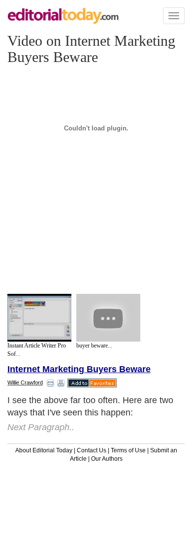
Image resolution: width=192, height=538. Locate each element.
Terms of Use (128, 450)
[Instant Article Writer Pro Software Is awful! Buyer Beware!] (39, 318)
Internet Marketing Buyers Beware (79, 369)
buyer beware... (94, 345)
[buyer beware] (108, 318)
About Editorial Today (43, 450)
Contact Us (91, 450)
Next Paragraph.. (40, 427)
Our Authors (107, 458)
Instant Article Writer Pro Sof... (36, 349)
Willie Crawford (25, 382)
